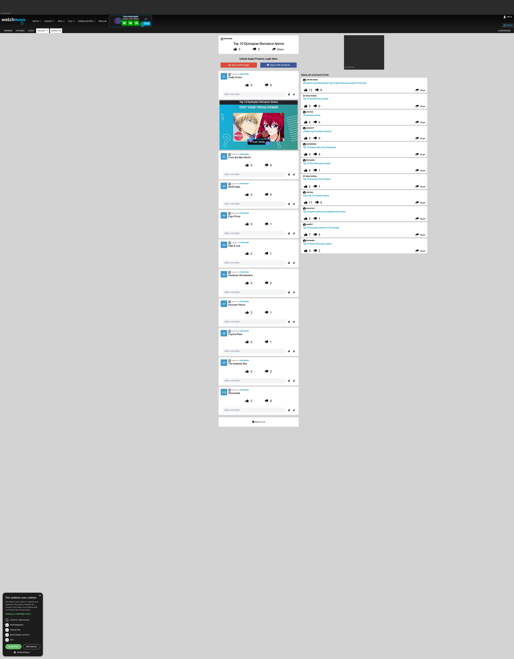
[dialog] (23, 624)
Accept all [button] (13, 646)
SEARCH (510, 25)
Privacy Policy (25, 610)
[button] (22, 614)
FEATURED (20, 31)
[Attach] (293, 94)
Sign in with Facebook (279, 65)
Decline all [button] (31, 646)
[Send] (288, 94)
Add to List (259, 422)
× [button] (40, 596)
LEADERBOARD (504, 31)
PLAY (146, 23)
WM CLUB (103, 21)
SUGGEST (41, 31)
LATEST (31, 31)
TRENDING (8, 31)
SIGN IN (509, 17)
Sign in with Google (239, 65)
